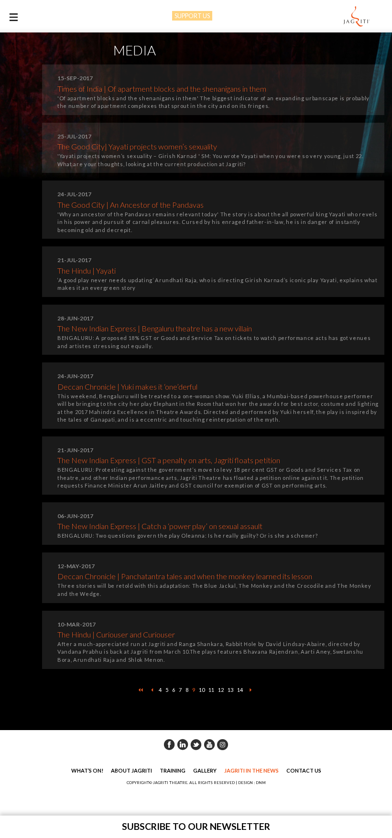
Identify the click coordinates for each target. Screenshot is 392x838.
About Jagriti (131, 770)
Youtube (209, 744)
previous (152, 690)
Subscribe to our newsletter (196, 826)
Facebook (169, 744)
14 (240, 690)
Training (172, 770)
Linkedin (182, 744)
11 (211, 690)
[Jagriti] (356, 17)
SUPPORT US (192, 16)
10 (202, 690)
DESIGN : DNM (252, 782)
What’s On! (87, 770)
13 (230, 690)
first (140, 690)
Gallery (205, 770)
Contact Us (303, 770)
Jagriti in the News (251, 770)
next (250, 690)
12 (221, 690)
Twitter (196, 744)
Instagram (222, 744)
